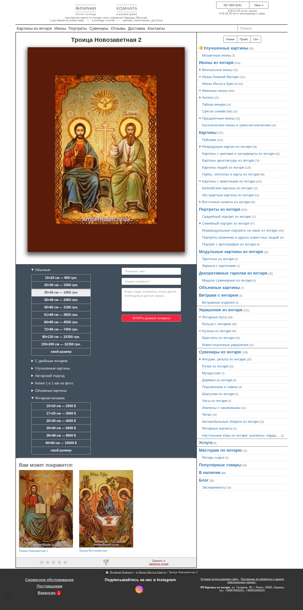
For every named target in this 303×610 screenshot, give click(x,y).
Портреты (78, 28)
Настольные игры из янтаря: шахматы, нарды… (241, 435)
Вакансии (49, 593)
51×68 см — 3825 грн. (61, 314)
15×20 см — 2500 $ (61, 406)
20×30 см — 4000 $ (61, 421)
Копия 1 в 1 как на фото (54, 383)
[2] (48, 562)
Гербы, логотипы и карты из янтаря (230, 174)
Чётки (206, 414)
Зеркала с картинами (219, 266)
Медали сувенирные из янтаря (227, 280)
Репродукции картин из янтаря (226, 147)
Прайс (244, 39)
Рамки (230, 39)
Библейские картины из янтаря (227, 188)
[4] (59, 562)
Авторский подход (50, 376)
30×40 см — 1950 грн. (61, 292)
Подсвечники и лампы (220, 387)
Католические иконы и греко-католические (236, 125)
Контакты (156, 28)
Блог (204, 480)
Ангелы (208, 97)
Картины (208, 132)
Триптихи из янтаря (218, 259)
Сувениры (98, 28)
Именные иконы (215, 91)
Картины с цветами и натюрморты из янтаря (238, 154)
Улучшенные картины (52, 368)
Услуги (206, 442)
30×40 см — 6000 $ (61, 428)
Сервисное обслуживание (49, 580)
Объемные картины (51, 391)
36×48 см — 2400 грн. (61, 300)
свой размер (61, 351)
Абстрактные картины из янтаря (228, 195)
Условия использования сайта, (220, 579)
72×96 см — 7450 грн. (61, 329)
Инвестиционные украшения (225, 345)
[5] (65, 562)
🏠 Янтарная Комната (119, 572)
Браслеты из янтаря (218, 338)
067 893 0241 (233, 5)
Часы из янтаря (214, 401)
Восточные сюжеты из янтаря (226, 202)
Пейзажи (209, 140)
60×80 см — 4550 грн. (61, 322)
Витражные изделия (218, 302)
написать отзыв (158, 563)
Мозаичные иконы (216, 55)
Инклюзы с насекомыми (221, 408)
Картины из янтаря (34, 28)
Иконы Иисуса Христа (220, 84)
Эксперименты (214, 487)
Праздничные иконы (218, 118)
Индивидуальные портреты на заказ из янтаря (239, 230)
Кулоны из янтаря (216, 331)
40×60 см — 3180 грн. (61, 307)
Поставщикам (49, 586)
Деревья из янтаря (217, 380)
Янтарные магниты (217, 428)
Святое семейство (217, 111)
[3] (53, 562)
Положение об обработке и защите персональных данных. (255, 581)
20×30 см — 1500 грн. (61, 285)
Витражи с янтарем (218, 295)
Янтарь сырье (213, 457)
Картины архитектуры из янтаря (228, 160)
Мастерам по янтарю (220, 450)
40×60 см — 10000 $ (61, 443)
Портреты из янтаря (219, 209)
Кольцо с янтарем (216, 324)
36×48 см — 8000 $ (61, 435)
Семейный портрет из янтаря (225, 223)
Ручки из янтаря (215, 366)
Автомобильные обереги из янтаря (230, 421)
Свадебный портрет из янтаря (226, 216)
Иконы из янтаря (216, 62)
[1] (42, 562)
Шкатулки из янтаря (218, 394)
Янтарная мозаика (50, 398)
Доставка (136, 28)
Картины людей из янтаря (223, 167)
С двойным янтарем (51, 361)
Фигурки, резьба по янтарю (224, 359)
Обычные (42, 270)
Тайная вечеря (213, 104)
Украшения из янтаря (220, 310)
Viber (258, 5)
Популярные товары (220, 465)
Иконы (60, 28)
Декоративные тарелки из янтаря (233, 273)
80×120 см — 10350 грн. (61, 337)
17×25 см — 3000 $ (61, 413)
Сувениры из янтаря (220, 352)
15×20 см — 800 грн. (61, 278)
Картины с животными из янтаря (228, 181)
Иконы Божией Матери (220, 77)
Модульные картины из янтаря (231, 251)
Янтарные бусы (214, 317)
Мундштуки (211, 373)
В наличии (209, 472)
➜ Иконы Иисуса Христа (150, 572)
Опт (255, 39)
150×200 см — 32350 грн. (61, 344)
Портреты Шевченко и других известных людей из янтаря (249, 237)
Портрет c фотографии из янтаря (229, 244)
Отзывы (118, 28)
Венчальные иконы (217, 70)
